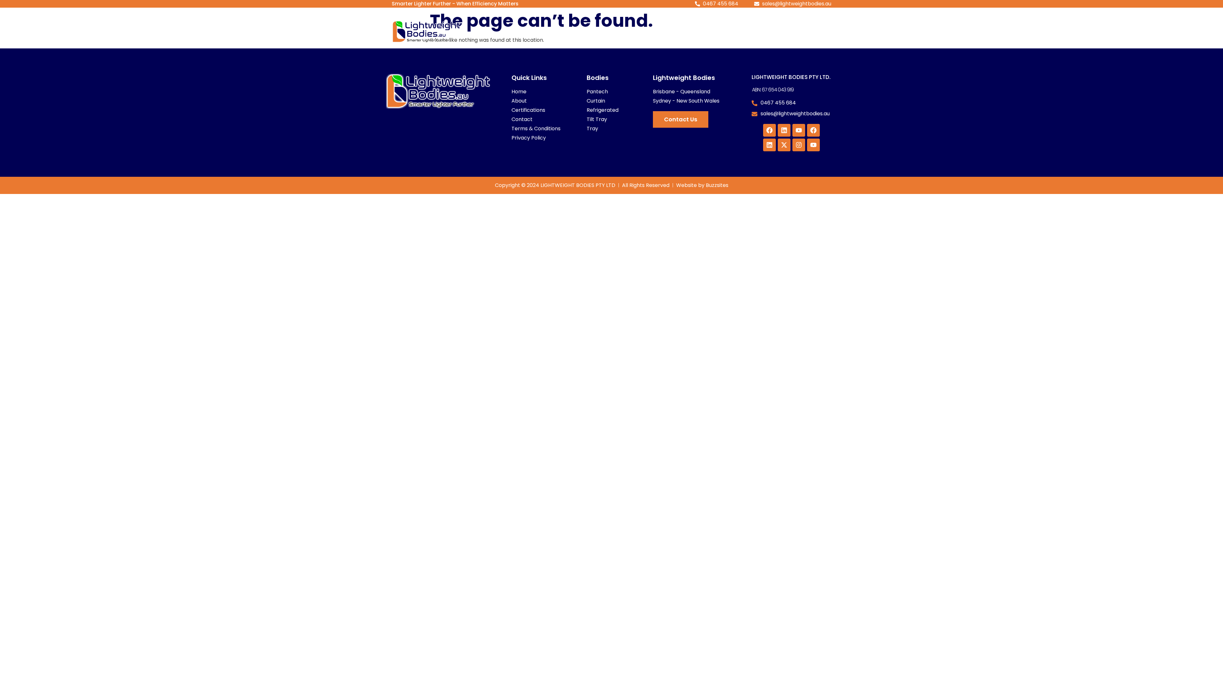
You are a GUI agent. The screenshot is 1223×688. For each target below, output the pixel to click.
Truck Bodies (641, 32)
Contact (813, 32)
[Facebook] (769, 130)
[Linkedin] (784, 130)
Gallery (779, 32)
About (689, 32)
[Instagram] (798, 145)
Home (601, 32)
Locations (733, 32)
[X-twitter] (784, 145)
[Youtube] (798, 130)
